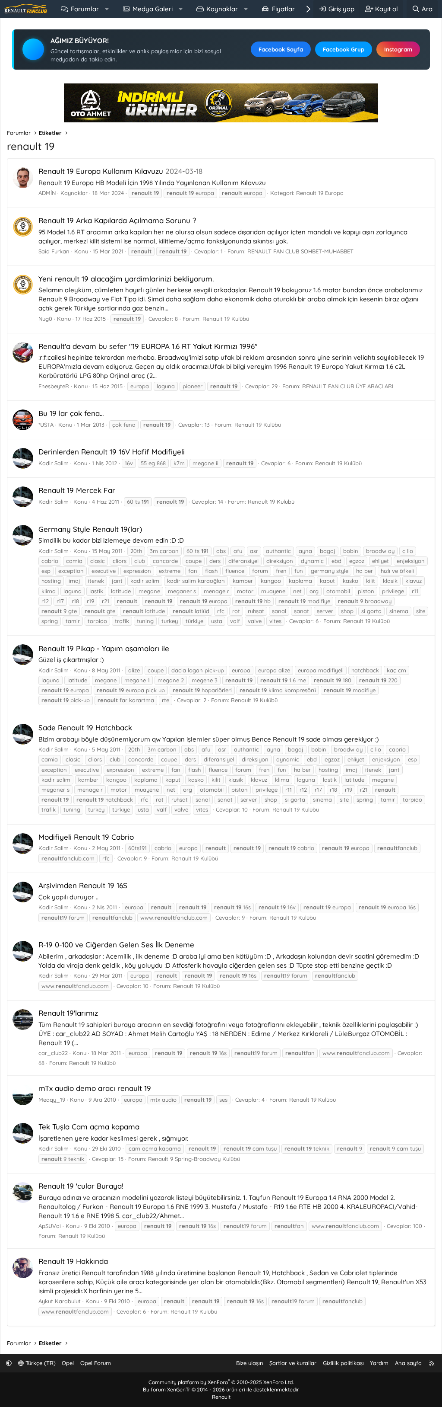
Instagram (398, 49)
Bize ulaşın (249, 1362)
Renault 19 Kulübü (225, 318)
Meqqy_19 (51, 1099)
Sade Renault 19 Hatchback (85, 727)
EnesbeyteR (53, 386)
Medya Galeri (153, 9)
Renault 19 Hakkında (73, 1261)
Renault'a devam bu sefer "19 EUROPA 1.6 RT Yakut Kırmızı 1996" (148, 346)
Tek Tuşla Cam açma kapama (88, 1126)
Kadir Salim (53, 463)
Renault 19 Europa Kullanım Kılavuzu (100, 171)
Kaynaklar (222, 9)
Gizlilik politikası (343, 1362)
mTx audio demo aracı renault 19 (94, 1088)
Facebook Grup (343, 49)
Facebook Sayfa (281, 49)
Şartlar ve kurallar (292, 1362)
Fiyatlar (283, 9)
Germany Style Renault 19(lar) (90, 529)
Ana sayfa (408, 1362)
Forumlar (85, 9)
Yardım (379, 1362)
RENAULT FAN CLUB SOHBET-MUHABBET (300, 251)
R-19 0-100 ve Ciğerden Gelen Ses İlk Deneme (116, 944)
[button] (107, 9)
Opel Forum (95, 1362)
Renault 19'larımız (68, 1012)
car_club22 (53, 1052)
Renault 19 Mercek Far (76, 490)
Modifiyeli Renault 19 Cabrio (86, 836)
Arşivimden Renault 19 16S (82, 885)
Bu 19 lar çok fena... (71, 413)
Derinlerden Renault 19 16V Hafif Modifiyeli (111, 451)
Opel (68, 1362)
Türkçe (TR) (40, 1362)
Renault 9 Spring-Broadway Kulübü (194, 1158)
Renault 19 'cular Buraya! (80, 1185)
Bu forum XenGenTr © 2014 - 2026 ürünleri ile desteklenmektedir (221, 1389)
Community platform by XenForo (221, 1382)
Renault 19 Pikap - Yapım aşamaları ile (103, 648)
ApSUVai (49, 1225)
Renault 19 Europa (320, 192)
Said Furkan (53, 251)
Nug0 (45, 318)
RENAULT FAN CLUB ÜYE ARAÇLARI (347, 386)
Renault (221, 1397)
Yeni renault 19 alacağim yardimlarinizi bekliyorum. (126, 278)
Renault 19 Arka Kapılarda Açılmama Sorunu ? (117, 220)
